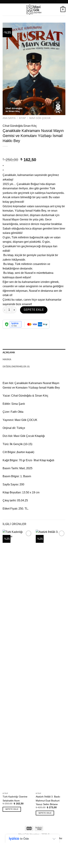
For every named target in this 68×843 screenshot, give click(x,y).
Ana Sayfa (9, 118)
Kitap (22, 118)
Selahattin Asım (11, 800)
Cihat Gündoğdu (13, 125)
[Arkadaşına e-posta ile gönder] (25, 331)
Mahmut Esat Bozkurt (47, 800)
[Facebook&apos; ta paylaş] (12, 331)
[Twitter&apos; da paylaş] (18, 331)
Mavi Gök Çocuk (40, 118)
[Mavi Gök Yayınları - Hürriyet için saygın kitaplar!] (34, 9)
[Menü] (5, 9)
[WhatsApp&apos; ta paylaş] (6, 331)
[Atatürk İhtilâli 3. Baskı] (50, 660)
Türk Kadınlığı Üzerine (15, 796)
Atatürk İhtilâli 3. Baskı (48, 796)
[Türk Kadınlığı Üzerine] (17, 660)
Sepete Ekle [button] (11, 809)
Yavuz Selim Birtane (47, 804)
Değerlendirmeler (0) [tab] (16, 367)
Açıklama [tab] (9, 353)
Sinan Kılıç (30, 125)
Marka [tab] (7, 359)
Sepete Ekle (34, 309)
